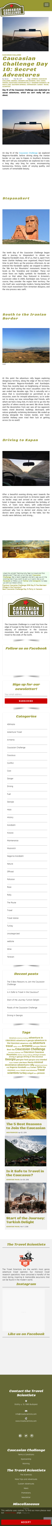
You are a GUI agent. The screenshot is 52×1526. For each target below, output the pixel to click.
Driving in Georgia (15, 1015)
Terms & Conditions (26, 1454)
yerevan (41, 1073)
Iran (38, 81)
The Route (11, 903)
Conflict (10, 763)
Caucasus (11, 755)
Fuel (9, 794)
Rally (9, 895)
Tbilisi (39, 1067)
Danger (10, 779)
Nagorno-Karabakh (39, 83)
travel (23, 1070)
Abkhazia (11, 724)
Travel (9, 910)
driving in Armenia (39, 1055)
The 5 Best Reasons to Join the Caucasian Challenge (26, 983)
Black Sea (11, 1050)
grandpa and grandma (27, 81)
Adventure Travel (14, 732)
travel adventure (31, 1070)
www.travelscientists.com (26, 1421)
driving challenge (27, 1055)
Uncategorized (13, 934)
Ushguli (30, 1073)
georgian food (22, 1060)
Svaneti (33, 1067)
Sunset (40, 85)
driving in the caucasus (33, 1057)
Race (9, 887)
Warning (26, 1464)
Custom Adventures (26, 1484)
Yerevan (10, 957)
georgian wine (34, 1060)
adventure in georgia (25, 1040)
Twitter (26, 581)
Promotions (26, 1493)
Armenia (34, 79)
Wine (9, 949)
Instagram (37, 581)
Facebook (7, 581)
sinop (28, 1067)
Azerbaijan (36, 1046)
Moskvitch (11, 848)
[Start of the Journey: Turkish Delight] (25, 1214)
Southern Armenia (19, 85)
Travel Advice (13, 918)
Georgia (14, 81)
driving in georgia (16, 1057)
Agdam (15, 1046)
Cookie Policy (10, 1513)
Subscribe (26, 701)
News (26, 1488)
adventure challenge (22, 1038)
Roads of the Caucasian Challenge (22, 1008)
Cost (9, 771)
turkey (23, 1073)
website (10, 941)
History (10, 817)
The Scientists (26, 1475)
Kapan (43, 81)
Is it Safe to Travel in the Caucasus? (23, 992)
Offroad (10, 872)
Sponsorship (26, 1459)
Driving (10, 786)
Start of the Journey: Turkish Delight (23, 1000)
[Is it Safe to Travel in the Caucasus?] (25, 1167)
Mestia (30, 1062)
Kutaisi (15, 1062)
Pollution (11, 879)
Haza (9, 810)
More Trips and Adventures (26, 1479)
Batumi (43, 1046)
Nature (10, 864)
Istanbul (43, 1060)
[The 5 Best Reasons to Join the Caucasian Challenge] (25, 1120)
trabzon (18, 1070)
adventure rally (26, 1043)
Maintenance (12, 841)
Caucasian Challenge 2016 (15, 1052)
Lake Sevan (23, 1062)
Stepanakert (32, 85)
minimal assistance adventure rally (16, 83)
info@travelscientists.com (26, 1414)
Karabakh (11, 825)
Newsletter (26, 1497)
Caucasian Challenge (11, 55)
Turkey (10, 926)
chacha (19, 1055)
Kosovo (10, 833)
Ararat (19, 1046)
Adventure (12, 1038)
